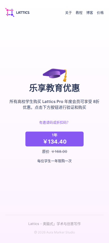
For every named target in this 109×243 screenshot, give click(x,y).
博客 (89, 12)
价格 (100, 12)
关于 (68, 12)
